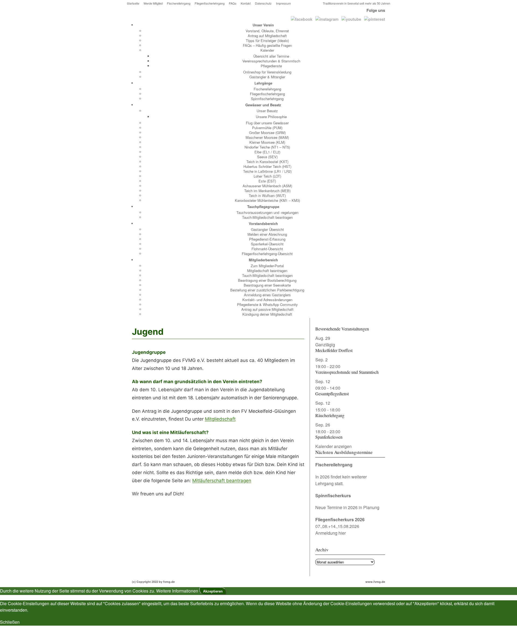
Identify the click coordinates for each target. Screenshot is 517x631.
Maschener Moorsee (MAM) (267, 137)
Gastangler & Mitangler (267, 76)
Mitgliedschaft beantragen (267, 270)
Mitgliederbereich (263, 259)
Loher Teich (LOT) (267, 176)
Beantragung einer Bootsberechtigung (267, 280)
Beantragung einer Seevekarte (267, 285)
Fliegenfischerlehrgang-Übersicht (267, 253)
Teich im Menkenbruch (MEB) (267, 190)
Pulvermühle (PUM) (267, 127)
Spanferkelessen (329, 437)
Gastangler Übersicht (267, 229)
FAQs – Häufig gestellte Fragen (267, 45)
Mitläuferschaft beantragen (221, 480)
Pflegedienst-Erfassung (267, 239)
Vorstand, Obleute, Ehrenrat (267, 30)
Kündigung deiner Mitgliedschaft (267, 314)
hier (342, 533)
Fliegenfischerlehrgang (210, 3)
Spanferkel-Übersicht (267, 243)
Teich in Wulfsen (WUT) (267, 195)
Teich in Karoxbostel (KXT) (267, 161)
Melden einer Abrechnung (267, 234)
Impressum (283, 3)
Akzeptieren (213, 591)
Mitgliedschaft (220, 419)
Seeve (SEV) (267, 156)
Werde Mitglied (153, 3)
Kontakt (246, 3)
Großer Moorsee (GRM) (267, 132)
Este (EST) (267, 181)
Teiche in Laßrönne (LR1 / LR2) (267, 171)
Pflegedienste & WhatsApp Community (267, 304)
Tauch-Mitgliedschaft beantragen (267, 217)
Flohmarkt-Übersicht (267, 248)
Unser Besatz (267, 110)
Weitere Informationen (177, 591)
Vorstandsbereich (263, 223)
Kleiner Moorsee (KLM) (267, 142)
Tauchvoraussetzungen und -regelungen (267, 212)
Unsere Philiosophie (271, 116)
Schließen (10, 622)
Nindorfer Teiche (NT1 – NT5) (267, 147)
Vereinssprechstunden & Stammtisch (271, 61)
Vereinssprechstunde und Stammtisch (347, 372)
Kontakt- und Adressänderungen (267, 299)
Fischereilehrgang (178, 3)
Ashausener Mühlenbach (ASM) (267, 185)
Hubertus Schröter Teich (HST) (267, 166)
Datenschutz (263, 3)
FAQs (232, 3)
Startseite (133, 3)
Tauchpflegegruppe (263, 206)
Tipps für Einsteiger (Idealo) (267, 40)
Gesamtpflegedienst (332, 393)
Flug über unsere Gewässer (267, 122)
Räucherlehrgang (329, 415)
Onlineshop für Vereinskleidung (267, 72)
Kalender (267, 50)
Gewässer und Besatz (263, 104)
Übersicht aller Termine (271, 56)
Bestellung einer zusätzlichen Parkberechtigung (267, 289)
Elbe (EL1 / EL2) (267, 151)
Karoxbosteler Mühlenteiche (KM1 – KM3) (267, 200)
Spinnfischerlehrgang (267, 98)
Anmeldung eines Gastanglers (267, 294)
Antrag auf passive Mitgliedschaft (267, 309)
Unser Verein (263, 24)
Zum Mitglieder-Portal (267, 265)
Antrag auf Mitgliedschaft (267, 35)
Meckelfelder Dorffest (333, 350)
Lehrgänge (263, 83)
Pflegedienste (271, 65)
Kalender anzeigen (333, 446)
